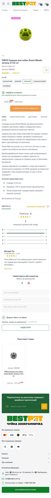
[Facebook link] (5, 447)
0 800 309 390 (29, 483)
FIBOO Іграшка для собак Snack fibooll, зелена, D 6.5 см (13, 374)
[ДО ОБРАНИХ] (46, 70)
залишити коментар (36, 207)
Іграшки (35, 10)
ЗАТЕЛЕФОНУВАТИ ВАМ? (25, 490)
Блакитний (7, 81)
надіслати (26, 327)
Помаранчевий (40, 81)
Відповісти (8, 269)
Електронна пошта (12, 299)
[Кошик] (40, 4)
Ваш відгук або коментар (14, 307)
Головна (4, 10)
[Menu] (3, 3)
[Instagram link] (12, 447)
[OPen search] (8, 3)
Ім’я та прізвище (11, 292)
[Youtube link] (18, 447)
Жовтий (18, 81)
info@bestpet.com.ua (12, 479)
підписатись (44, 406)
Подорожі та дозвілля (20, 10)
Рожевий (6, 86)
